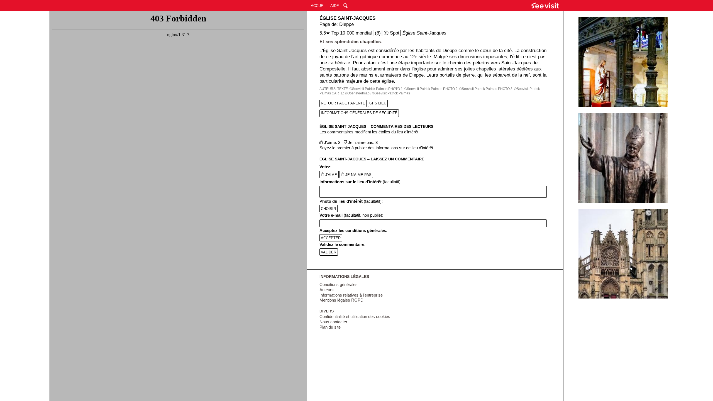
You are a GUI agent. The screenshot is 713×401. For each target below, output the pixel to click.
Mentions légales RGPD (341, 300)
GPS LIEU (377, 103)
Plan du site (330, 327)
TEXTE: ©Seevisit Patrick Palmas (362, 89)
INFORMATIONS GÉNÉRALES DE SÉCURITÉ (359, 113)
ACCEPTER (331, 238)
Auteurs (326, 290)
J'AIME (330, 175)
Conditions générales (338, 284)
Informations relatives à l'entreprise (351, 295)
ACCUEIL (318, 6)
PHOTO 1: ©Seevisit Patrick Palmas (415, 89)
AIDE (334, 6)
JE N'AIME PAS (358, 175)
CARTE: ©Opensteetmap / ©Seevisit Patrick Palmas (371, 93)
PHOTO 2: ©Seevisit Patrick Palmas (470, 89)
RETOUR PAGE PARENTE (343, 103)
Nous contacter (333, 322)
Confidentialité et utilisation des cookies (354, 316)
